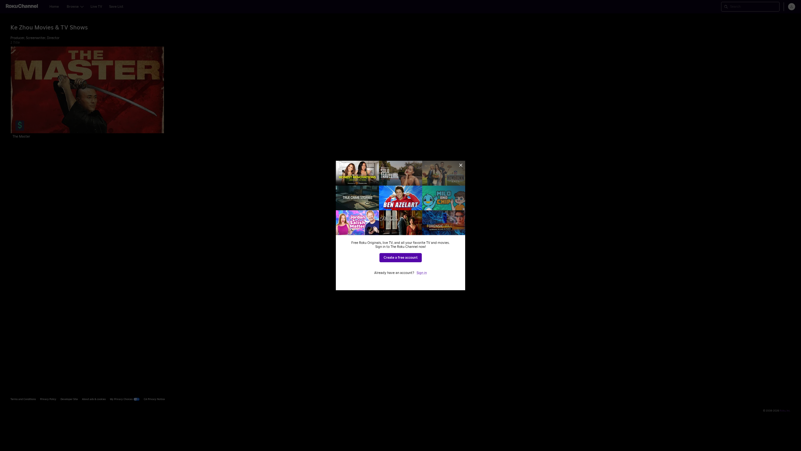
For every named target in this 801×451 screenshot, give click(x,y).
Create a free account (401, 257)
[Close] (460, 165)
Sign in (422, 273)
